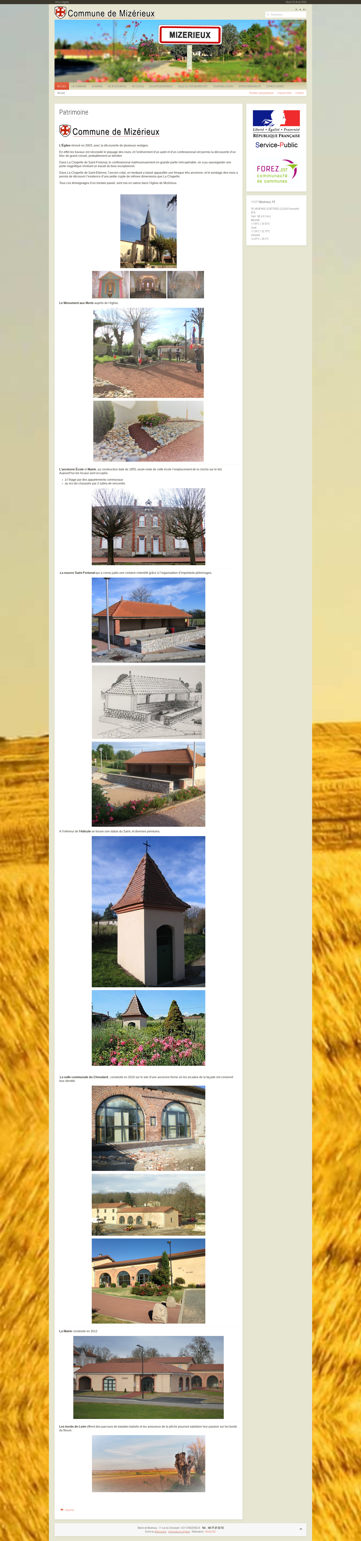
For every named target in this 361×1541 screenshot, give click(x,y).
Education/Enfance (161, 86)
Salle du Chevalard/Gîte (193, 86)
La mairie (97, 86)
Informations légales (179, 1531)
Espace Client (284, 92)
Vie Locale (138, 86)
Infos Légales (62, 2)
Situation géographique (261, 92)
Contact (299, 92)
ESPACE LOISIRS (275, 86)
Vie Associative (117, 86)
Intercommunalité (250, 86)
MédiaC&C (210, 1531)
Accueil (61, 86)
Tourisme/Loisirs (223, 86)
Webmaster (160, 1531)
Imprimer (69, 1510)
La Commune (79, 86)
